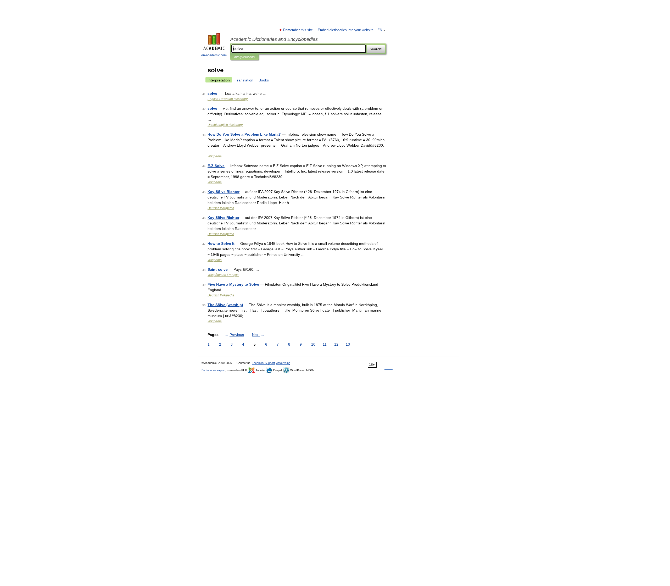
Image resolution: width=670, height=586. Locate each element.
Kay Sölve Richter (223, 217)
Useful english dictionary (225, 125)
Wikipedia (215, 156)
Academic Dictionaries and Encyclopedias (274, 39)
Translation (244, 80)
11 (325, 344)
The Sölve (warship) (225, 305)
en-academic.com (214, 55)
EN (379, 30)
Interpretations (244, 57)
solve (212, 93)
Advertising (283, 362)
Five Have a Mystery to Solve (233, 284)
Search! (376, 49)
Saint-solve (218, 269)
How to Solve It (221, 243)
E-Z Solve (216, 166)
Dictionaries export (213, 370)
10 (313, 344)
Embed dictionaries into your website (345, 30)
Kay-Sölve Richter (223, 192)
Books (264, 80)
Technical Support (263, 362)
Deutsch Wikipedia (221, 208)
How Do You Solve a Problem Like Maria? (244, 134)
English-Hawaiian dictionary (228, 99)
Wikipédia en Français (223, 275)
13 (348, 344)
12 (336, 344)
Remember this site (298, 30)
